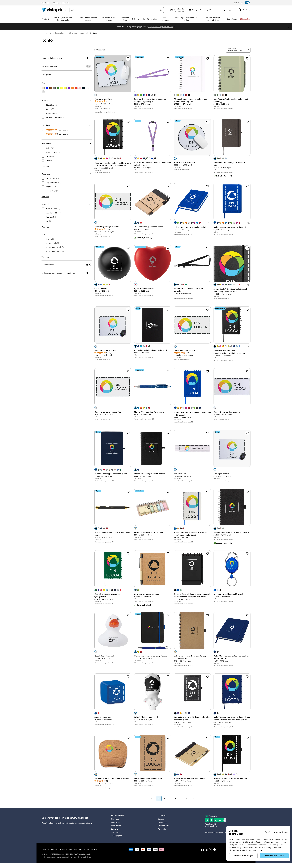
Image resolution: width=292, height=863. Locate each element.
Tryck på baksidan (49, 66)
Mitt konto (115, 819)
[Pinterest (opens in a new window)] (214, 850)
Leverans (114, 829)
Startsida (45, 33)
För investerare (163, 826)
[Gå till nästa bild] (289, 26)
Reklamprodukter (59, 33)
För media (162, 829)
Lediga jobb (162, 822)
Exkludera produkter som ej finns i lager (58, 273)
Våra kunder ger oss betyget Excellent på (222, 832)
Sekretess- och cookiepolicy (68, 849)
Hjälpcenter (115, 822)
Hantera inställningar (243, 856)
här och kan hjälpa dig (64, 823)
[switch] (242, 2)
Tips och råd (116, 832)
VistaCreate (46, 3)
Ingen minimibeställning (52, 58)
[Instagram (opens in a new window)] (206, 850)
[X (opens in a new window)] (210, 850)
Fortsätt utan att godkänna (276, 832)
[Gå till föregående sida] (152, 798)
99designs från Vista (61, 3)
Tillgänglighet (116, 836)
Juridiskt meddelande (91, 849)
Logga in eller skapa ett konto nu (160, 27)
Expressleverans (48, 264)
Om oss (161, 819)
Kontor (95, 33)
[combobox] (115, 10)
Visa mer (45, 166)
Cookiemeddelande (253, 850)
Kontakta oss (116, 826)
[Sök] (161, 10)
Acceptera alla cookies (274, 856)
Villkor (80, 849)
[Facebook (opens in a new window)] (202, 850)
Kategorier (46, 75)
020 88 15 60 (46, 849)
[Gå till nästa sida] (193, 798)
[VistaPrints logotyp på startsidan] (54, 10)
